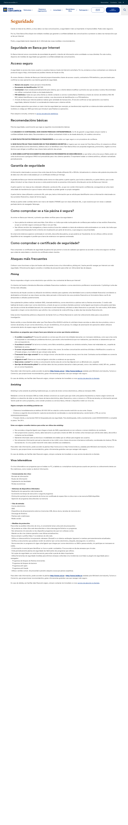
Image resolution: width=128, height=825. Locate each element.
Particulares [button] (27, 10)
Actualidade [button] (57, 10)
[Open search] (124, 10)
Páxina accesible (10, 2)
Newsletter (105, 2)
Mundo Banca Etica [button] (70, 10)
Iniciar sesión (98, 10)
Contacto (113, 2)
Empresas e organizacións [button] (42, 10)
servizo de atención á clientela (88, 378)
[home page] (12, 10)
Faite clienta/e (113, 10)
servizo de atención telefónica (47, 114)
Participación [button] (83, 10)
